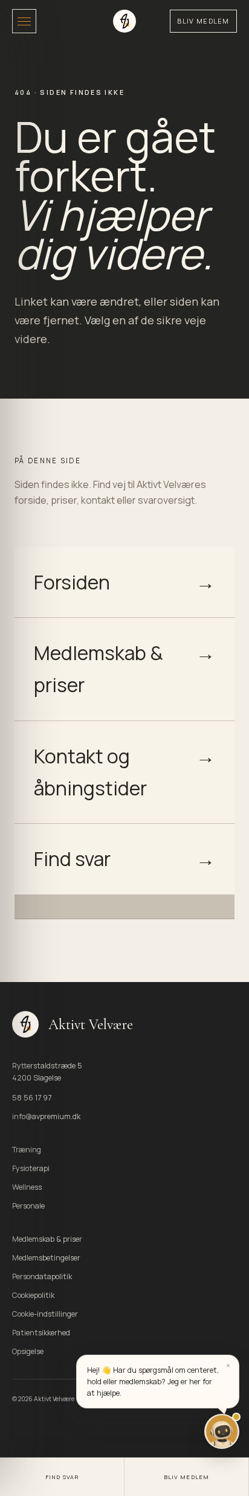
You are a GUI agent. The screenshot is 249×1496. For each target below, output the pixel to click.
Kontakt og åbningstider (124, 772)
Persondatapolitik (42, 1276)
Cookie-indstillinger (45, 1314)
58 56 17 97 (31, 1098)
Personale (28, 1206)
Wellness (27, 1187)
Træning (26, 1149)
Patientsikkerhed (41, 1332)
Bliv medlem (203, 20)
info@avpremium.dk (46, 1116)
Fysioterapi (31, 1168)
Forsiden (124, 582)
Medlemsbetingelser (46, 1258)
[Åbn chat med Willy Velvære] (221, 1431)
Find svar (124, 859)
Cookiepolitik (33, 1295)
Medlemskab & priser (124, 669)
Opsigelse (28, 1351)
